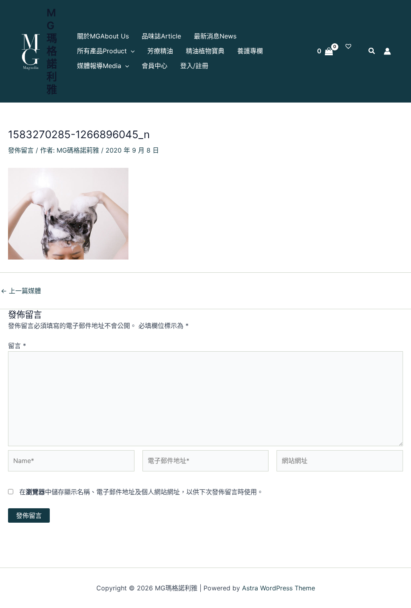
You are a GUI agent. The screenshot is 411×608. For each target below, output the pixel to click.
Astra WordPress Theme (278, 588)
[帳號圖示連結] (387, 51)
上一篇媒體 (21, 291)
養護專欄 (250, 51)
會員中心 (154, 66)
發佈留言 (21, 150)
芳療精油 (160, 51)
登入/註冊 (194, 66)
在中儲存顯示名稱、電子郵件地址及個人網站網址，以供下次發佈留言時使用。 (141, 492)
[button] (131, 51)
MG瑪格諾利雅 (52, 51)
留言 (17, 346)
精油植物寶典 (205, 51)
